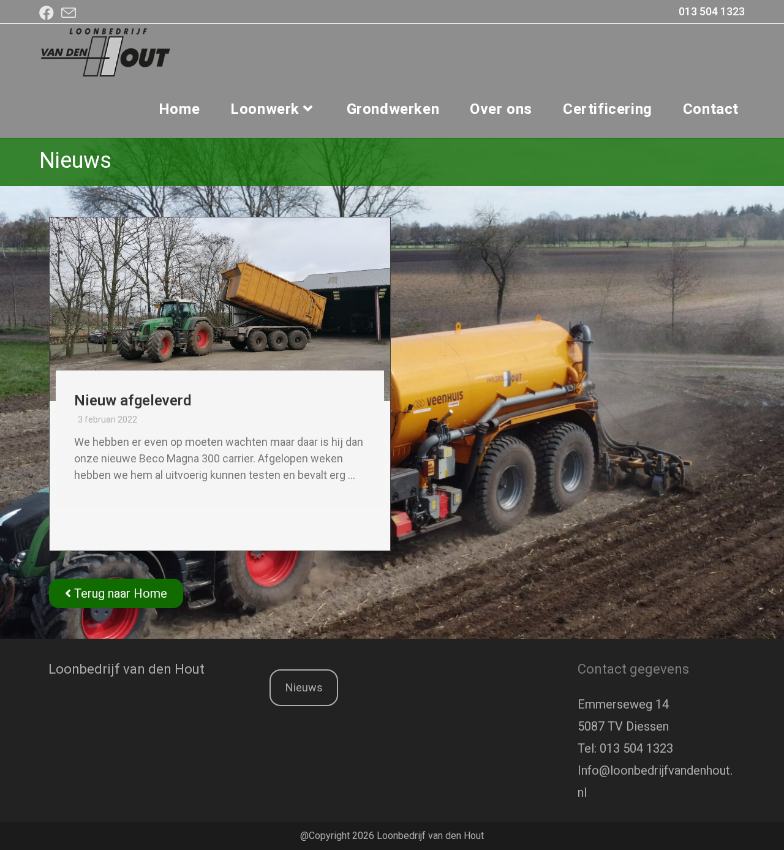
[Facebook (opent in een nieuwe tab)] (48, 13)
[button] (116, 593)
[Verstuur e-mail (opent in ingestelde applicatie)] (69, 13)
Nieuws (304, 687)
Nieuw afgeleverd (132, 400)
